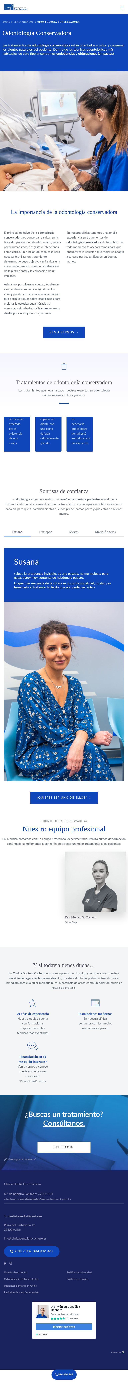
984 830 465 (65, 1374)
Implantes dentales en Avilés (20, 1285)
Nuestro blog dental (15, 1272)
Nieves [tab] (73, 532)
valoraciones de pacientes (59, 1199)
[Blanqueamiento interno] (79, 434)
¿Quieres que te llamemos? (20, 1159)
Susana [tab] (17, 532)
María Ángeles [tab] (105, 532)
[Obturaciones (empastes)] (17, 434)
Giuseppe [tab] (45, 532)
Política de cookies (77, 1279)
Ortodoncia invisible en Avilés (21, 1279)
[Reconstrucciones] (48, 434)
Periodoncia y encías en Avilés (21, 1292)
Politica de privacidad (79, 1272)
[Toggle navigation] (104, 7)
